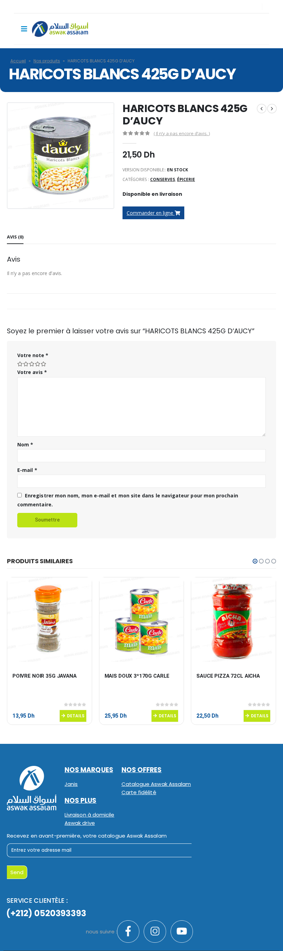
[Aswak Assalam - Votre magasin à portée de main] (60, 29)
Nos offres (141, 770)
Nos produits (46, 61)
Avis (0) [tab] (15, 237)
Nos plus (81, 800)
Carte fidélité (138, 792)
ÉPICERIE (186, 179)
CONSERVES (162, 179)
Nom (25, 444)
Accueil (18, 61)
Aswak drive (80, 823)
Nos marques (89, 770)
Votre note (32, 355)
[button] (255, 561)
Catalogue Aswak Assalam (156, 784)
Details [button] (76, 716)
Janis (71, 784)
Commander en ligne (151, 213)
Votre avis (32, 372)
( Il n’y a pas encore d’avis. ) (182, 133)
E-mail (27, 470)
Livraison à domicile (89, 814)
